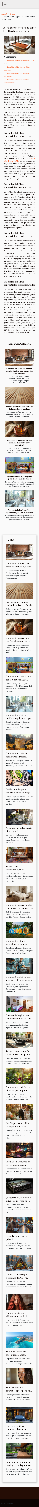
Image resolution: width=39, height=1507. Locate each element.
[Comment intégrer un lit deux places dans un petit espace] (19, 893)
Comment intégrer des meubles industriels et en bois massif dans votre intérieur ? (19, 371)
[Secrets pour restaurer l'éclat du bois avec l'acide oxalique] (19, 395)
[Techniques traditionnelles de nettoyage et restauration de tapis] (19, 855)
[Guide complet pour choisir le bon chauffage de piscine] (19, 778)
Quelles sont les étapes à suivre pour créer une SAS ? (18, 1201)
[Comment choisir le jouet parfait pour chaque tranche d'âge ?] (19, 465)
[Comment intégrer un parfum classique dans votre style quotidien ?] (19, 429)
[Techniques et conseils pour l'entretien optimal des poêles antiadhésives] (19, 1040)
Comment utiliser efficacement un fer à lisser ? (16, 1316)
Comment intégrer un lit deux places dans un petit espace (19, 908)
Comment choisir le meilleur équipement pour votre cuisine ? (19, 718)
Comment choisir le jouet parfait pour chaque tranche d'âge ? (19, 679)
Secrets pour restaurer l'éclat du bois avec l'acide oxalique (19, 605)
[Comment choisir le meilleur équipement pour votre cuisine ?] (19, 498)
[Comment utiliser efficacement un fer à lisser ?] (19, 1302)
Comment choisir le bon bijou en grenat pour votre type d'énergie (18, 1090)
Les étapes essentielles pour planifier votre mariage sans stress (17, 1126)
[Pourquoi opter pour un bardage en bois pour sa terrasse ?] (19, 1451)
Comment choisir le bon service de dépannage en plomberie (18, 980)
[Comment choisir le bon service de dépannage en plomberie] (19, 965)
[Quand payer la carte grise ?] (19, 1225)
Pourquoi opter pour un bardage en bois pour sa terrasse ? (18, 1465)
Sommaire (11, 57)
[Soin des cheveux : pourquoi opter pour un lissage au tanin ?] (19, 1376)
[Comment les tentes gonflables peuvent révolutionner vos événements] (19, 929)
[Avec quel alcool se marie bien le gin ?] (19, 816)
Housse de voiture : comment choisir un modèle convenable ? (16, 1429)
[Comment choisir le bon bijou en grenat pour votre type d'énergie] (19, 1076)
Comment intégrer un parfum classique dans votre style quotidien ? (19, 442)
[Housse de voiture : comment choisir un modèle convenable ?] (19, 1415)
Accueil (4, 14)
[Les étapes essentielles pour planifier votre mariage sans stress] (19, 1112)
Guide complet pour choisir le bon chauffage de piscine (19, 792)
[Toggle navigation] (5, 4)
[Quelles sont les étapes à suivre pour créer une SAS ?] (19, 1186)
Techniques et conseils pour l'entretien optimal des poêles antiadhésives (18, 1054)
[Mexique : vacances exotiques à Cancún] (19, 1340)
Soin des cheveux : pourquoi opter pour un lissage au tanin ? (18, 1390)
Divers (12, 14)
